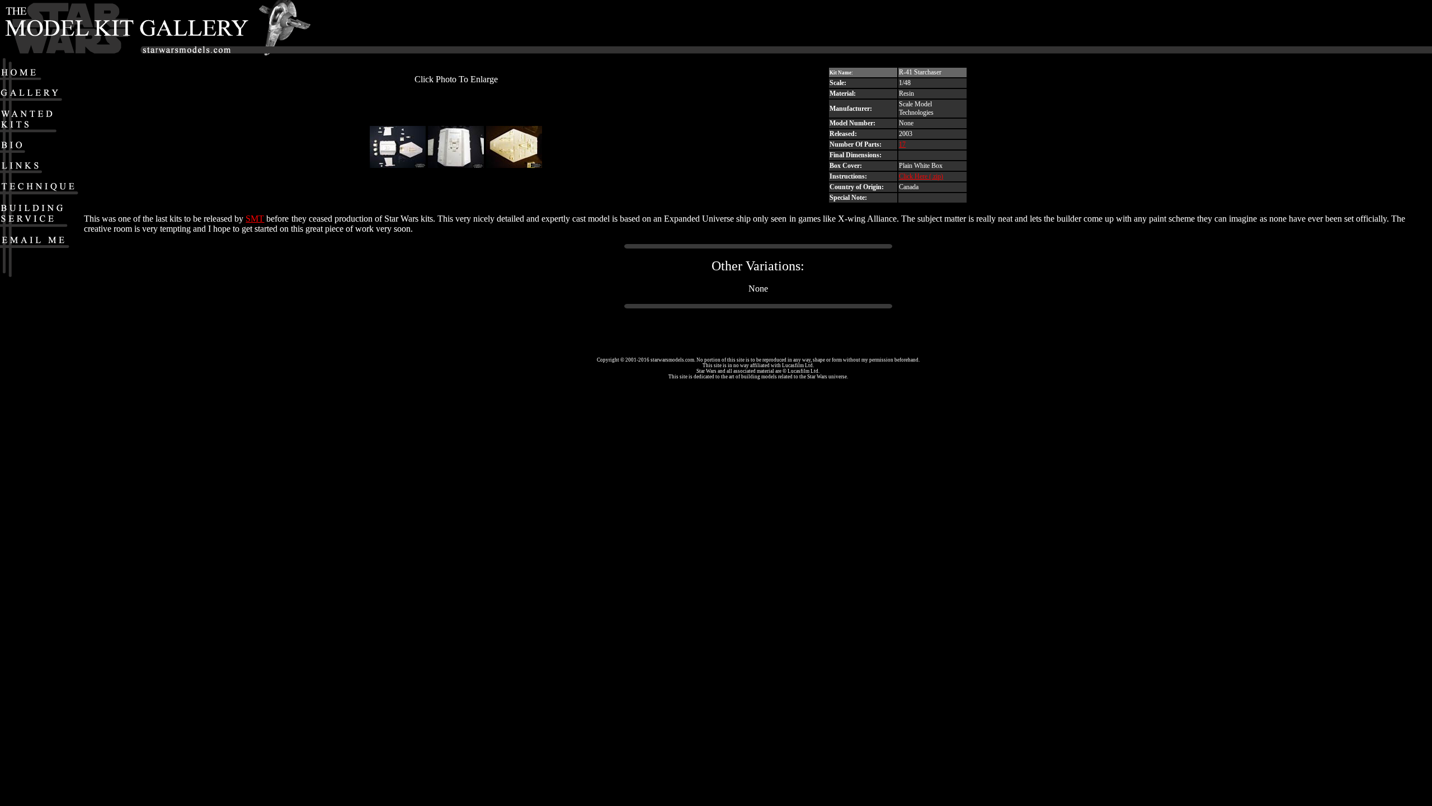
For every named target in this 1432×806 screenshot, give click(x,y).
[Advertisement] (1076, 28)
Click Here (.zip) (921, 176)
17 (902, 144)
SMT (255, 218)
